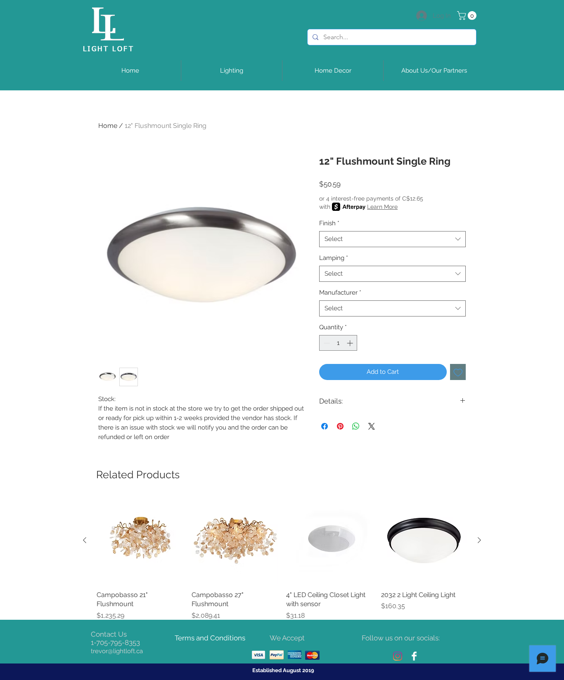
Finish (329, 223)
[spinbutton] (338, 343)
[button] (468, 15)
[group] (282, 559)
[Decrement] (326, 343)
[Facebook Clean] (414, 656)
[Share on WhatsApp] (356, 426)
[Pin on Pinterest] (340, 426)
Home (107, 126)
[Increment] (350, 343)
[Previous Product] (85, 540)
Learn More (382, 206)
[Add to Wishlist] (458, 372)
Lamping (333, 258)
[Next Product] (479, 540)
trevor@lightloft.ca (117, 651)
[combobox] (392, 239)
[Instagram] (397, 656)
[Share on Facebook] (324, 426)
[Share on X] (372, 426)
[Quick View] (140, 540)
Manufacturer (340, 292)
